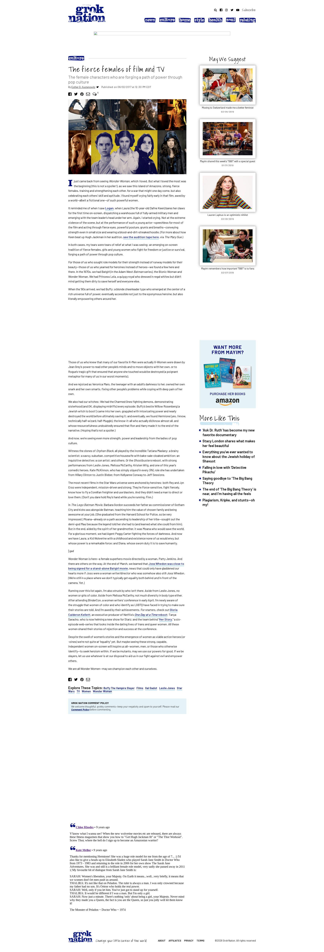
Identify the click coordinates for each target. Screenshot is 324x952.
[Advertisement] (127, 330)
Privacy (189, 940)
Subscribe (249, 10)
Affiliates (175, 940)
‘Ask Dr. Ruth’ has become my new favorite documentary (228, 432)
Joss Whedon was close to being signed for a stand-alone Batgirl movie (126, 566)
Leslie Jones (167, 688)
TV (78, 691)
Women (86, 691)
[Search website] (215, 10)
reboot (150, 614)
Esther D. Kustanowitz (83, 87)
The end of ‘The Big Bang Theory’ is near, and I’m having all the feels (229, 491)
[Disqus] (127, 767)
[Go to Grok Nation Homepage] (87, 14)
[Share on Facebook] (70, 94)
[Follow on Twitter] (232, 10)
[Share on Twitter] (76, 94)
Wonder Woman (102, 691)
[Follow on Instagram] (226, 10)
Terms (200, 940)
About (162, 940)
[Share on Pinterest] (82, 94)
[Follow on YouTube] (237, 10)
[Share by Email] (88, 94)
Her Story (165, 619)
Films (139, 688)
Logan (109, 208)
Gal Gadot (151, 688)
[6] (95, 94)
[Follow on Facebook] (221, 10)
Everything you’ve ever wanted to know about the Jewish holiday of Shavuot (228, 456)
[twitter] (97, 87)
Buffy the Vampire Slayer (119, 688)
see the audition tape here (141, 237)
